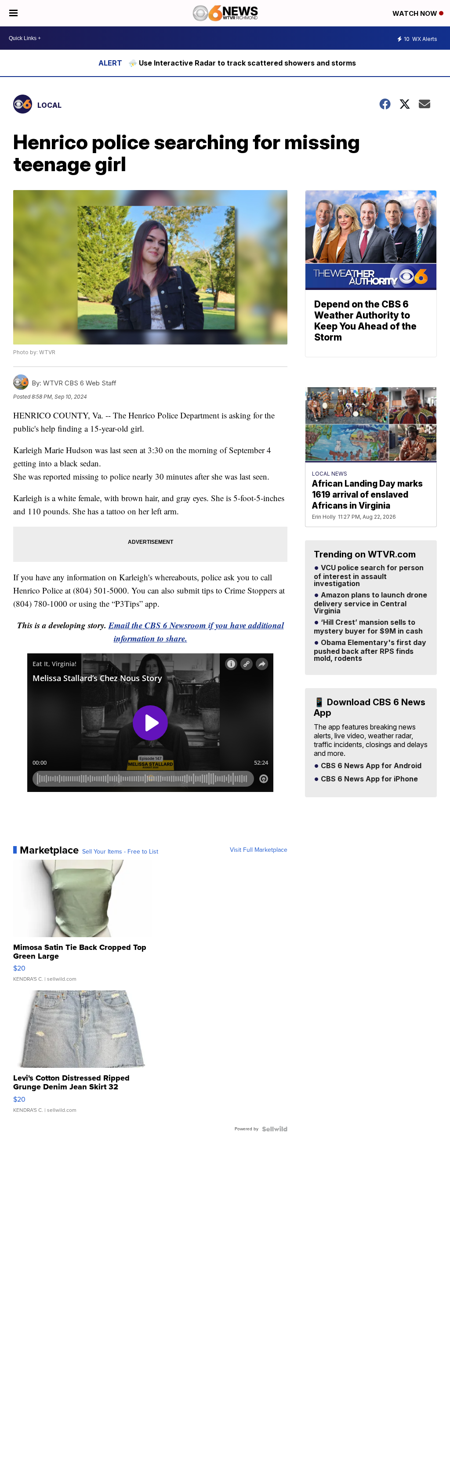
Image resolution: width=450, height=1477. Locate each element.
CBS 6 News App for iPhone (368, 779)
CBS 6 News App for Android (370, 766)
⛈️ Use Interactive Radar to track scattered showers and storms (242, 63)
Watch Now (415, 13)
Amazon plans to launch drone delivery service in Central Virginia (370, 603)
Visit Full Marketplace (258, 850)
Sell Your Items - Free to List (120, 852)
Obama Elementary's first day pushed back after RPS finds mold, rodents (370, 651)
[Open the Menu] (13, 13)
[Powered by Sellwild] (274, 1129)
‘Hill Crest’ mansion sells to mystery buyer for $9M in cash (368, 627)
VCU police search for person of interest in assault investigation (369, 576)
